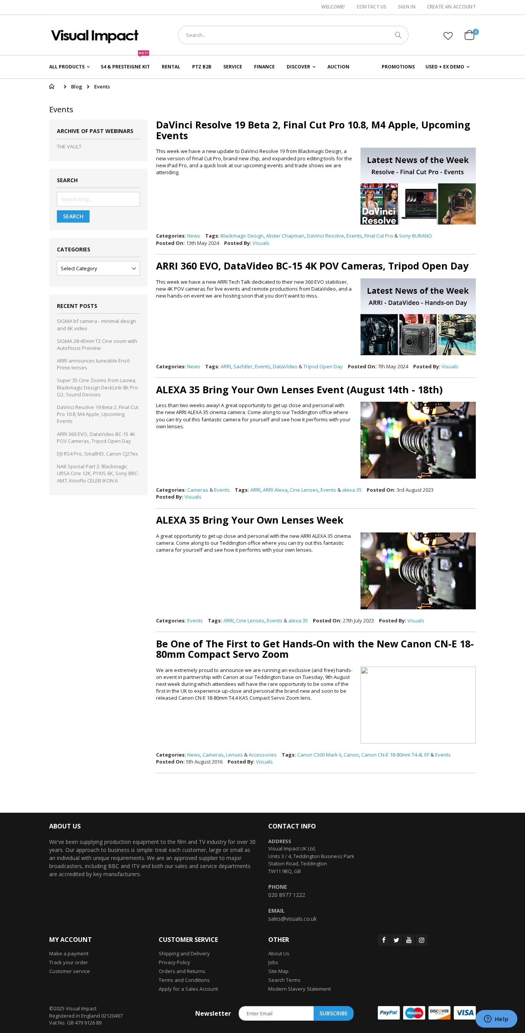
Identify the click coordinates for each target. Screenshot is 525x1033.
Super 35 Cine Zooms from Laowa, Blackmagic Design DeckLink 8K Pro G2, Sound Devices (97, 387)
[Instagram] (421, 940)
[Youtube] (409, 940)
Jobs (273, 962)
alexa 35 (352, 489)
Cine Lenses (304, 489)
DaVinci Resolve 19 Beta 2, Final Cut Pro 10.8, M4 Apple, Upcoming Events (313, 130)
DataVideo (285, 366)
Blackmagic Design (242, 235)
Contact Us (372, 7)
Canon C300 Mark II (319, 754)
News (193, 235)
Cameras (197, 489)
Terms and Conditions (184, 979)
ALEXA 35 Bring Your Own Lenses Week (250, 519)
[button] (448, 35)
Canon (351, 754)
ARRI (226, 366)
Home (51, 86)
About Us (278, 953)
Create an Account (451, 7)
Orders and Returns (182, 971)
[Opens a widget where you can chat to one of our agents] (496, 1019)
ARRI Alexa (275, 489)
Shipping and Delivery (184, 953)
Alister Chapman (285, 235)
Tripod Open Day (323, 366)
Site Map (278, 971)
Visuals (261, 243)
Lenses (234, 754)
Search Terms (284, 979)
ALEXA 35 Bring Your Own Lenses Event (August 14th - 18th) (299, 389)
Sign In (406, 7)
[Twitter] (396, 940)
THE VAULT (69, 146)
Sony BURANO (415, 235)
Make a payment (68, 953)
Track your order (68, 962)
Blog (76, 86)
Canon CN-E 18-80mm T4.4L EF (395, 754)
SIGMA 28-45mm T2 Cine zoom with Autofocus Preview (97, 344)
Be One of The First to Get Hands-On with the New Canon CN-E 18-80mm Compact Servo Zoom (315, 649)
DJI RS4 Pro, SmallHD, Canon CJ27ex (97, 453)
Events (354, 235)
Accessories (263, 754)
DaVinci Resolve (325, 235)
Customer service (69, 971)
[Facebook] (383, 940)
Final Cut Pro (378, 235)
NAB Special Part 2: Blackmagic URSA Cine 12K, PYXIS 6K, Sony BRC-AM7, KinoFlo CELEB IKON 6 (98, 473)
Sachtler (243, 366)
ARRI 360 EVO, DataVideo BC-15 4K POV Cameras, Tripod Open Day (312, 265)
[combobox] (293, 35)
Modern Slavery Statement (299, 988)
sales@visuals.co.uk (292, 918)
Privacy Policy (174, 962)
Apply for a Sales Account (188, 988)
